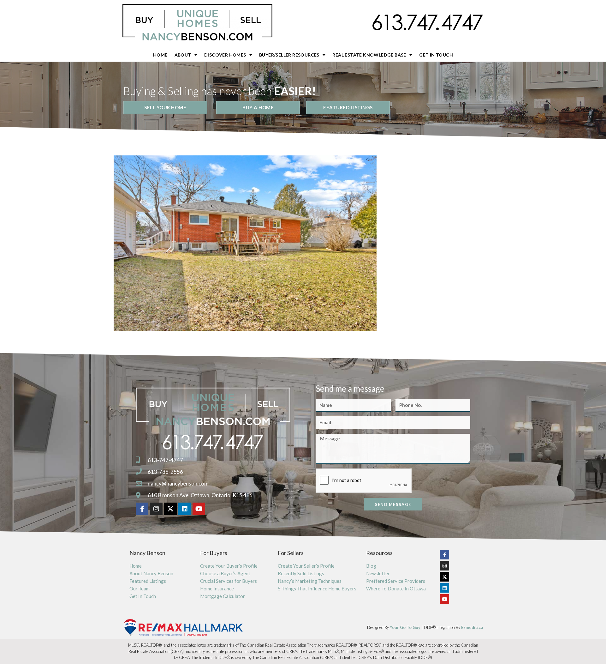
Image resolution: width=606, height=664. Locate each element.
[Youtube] (199, 509)
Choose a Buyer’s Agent (225, 573)
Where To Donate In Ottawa (396, 588)
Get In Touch (436, 54)
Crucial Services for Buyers (228, 581)
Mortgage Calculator (222, 596)
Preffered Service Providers (395, 581)
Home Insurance (217, 588)
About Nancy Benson (151, 573)
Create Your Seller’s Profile (306, 566)
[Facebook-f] (142, 509)
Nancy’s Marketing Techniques (310, 581)
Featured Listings (147, 581)
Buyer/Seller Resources (289, 54)
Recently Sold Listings (301, 573)
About (183, 54)
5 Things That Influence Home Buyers (317, 588)
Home (160, 54)
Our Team (139, 588)
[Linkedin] (184, 509)
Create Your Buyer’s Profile (229, 566)
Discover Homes (225, 54)
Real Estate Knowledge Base (369, 54)
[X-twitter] (170, 509)
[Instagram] (156, 509)
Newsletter (378, 573)
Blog (371, 566)
